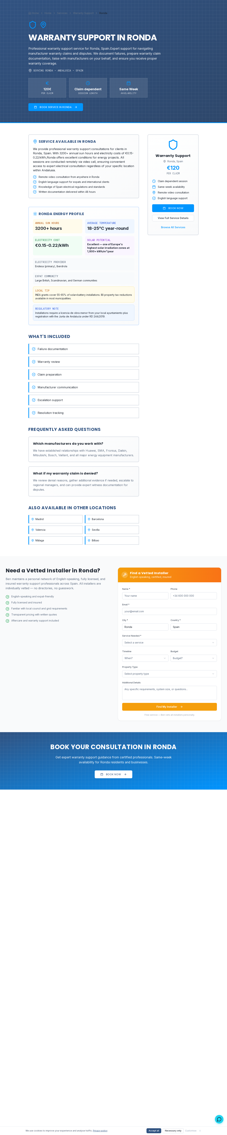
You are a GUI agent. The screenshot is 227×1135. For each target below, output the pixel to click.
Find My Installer (166, 706)
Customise (190, 1130)
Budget (174, 651)
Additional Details (131, 682)
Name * (126, 589)
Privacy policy (100, 1130)
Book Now (176, 208)
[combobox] (169, 642)
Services (62, 13)
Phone (174, 589)
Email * (125, 604)
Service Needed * (131, 635)
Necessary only (173, 1130)
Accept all (154, 1130)
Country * (176, 620)
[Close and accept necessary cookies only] (200, 1130)
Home (48, 13)
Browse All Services (173, 227)
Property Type (130, 667)
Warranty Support (83, 13)
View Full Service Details (173, 218)
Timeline (126, 651)
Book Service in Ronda (56, 107)
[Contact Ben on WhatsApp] (219, 1119)
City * (125, 620)
